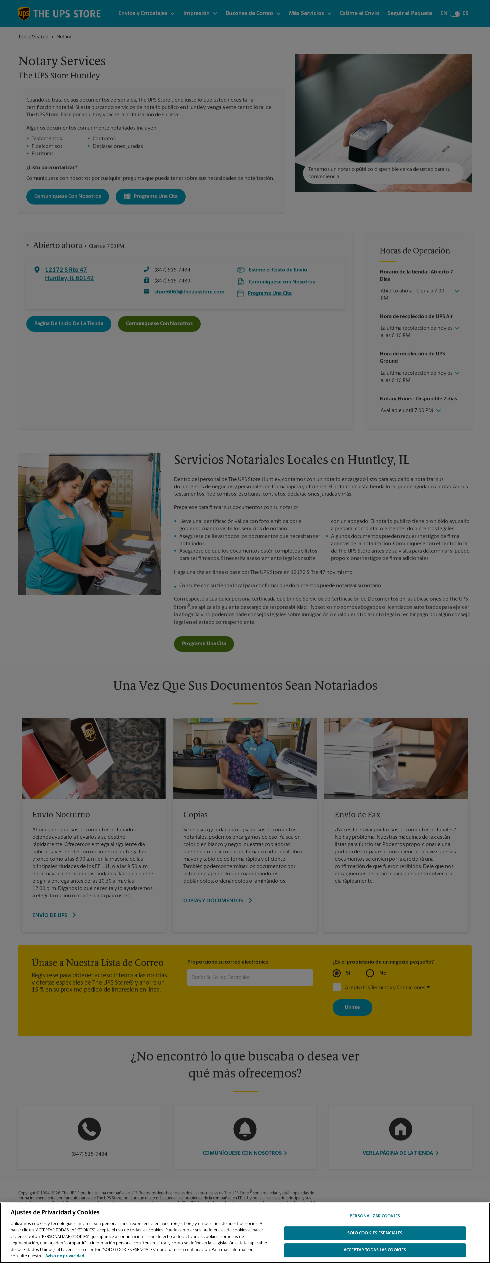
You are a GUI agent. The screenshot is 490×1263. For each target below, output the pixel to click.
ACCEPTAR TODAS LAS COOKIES (375, 1250)
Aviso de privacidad (64, 1256)
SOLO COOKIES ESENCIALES (375, 1233)
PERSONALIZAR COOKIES (375, 1216)
